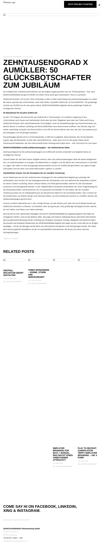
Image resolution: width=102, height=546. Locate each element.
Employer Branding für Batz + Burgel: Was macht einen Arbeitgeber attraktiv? (63, 454)
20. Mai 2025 (58, 463)
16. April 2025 (83, 461)
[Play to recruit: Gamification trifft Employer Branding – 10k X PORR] (88, 352)
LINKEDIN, (67, 506)
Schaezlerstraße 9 (10, 531)
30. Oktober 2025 (10, 278)
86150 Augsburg (10, 535)
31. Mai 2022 (27, 57)
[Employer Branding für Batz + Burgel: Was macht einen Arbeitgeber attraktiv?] (63, 352)
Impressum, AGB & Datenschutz (16, 520)
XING (7, 511)
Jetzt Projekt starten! (80, 4)
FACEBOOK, (46, 506)
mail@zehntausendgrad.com (15, 541)
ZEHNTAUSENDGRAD (14, 57)
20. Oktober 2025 (35, 280)
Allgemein (7, 238)
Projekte (15, 238)
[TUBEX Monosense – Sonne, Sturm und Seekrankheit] (38, 262)
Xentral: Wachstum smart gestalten (13, 272)
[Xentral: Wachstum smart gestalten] (13, 263)
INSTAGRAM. (28, 511)
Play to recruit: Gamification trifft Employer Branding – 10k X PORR (87, 453)
